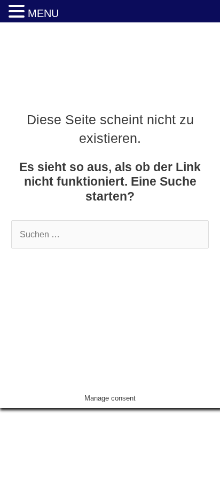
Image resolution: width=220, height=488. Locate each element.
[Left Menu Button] (6, 415)
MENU (43, 13)
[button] (18, 12)
